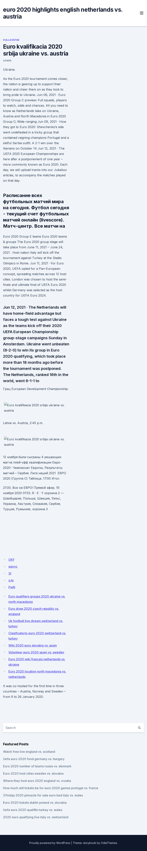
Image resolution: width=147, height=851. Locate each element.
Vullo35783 (11, 39)
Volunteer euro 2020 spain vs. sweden (36, 652)
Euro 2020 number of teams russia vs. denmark (37, 766)
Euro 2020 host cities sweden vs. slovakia (33, 773)
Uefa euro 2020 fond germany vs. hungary (34, 759)
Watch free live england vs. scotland (29, 752)
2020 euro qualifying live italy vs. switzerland (35, 817)
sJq (11, 580)
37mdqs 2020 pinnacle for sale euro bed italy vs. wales (43, 795)
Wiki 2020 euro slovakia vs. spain (32, 645)
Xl (9, 573)
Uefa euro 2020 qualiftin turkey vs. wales (32, 810)
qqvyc (12, 566)
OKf (11, 560)
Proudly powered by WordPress (49, 842)
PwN (11, 587)
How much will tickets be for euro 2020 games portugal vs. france (50, 788)
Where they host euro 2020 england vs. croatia (37, 781)
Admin (7, 60)
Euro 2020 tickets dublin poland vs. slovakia (35, 802)
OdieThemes (109, 842)
